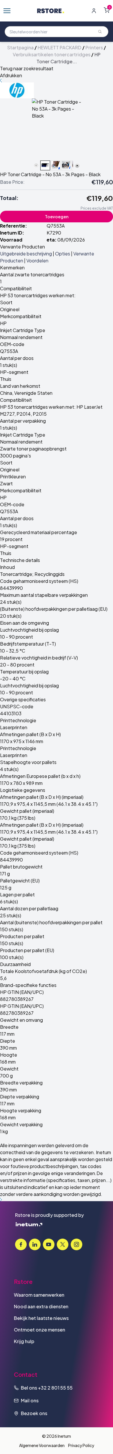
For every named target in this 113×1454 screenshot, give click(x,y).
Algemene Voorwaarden (42, 1445)
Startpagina (20, 47)
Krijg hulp (24, 1341)
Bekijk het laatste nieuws (41, 1318)
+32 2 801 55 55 (55, 1388)
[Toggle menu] (7, 11)
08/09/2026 (71, 240)
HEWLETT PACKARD (59, 47)
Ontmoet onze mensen (39, 1330)
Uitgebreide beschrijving (26, 254)
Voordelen (37, 260)
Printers (94, 47)
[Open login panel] (94, 11)
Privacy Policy (81, 1445)
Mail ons (30, 1400)
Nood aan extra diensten (41, 1306)
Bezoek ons (34, 1413)
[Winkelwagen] (107, 10)
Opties (62, 254)
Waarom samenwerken (39, 1295)
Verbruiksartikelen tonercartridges (51, 54)
